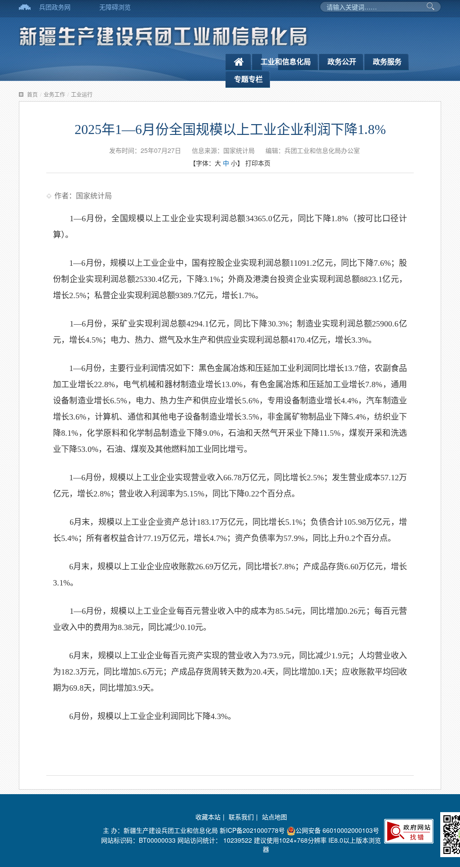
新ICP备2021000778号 (252, 830)
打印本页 (257, 162)
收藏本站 (208, 816)
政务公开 (341, 61)
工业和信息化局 (286, 61)
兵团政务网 (55, 6)
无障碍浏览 (115, 6)
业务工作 (54, 94)
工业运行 (82, 94)
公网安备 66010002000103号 (337, 830)
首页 (32, 94)
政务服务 (387, 61)
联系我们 (241, 816)
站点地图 (274, 816)
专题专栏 (248, 79)
